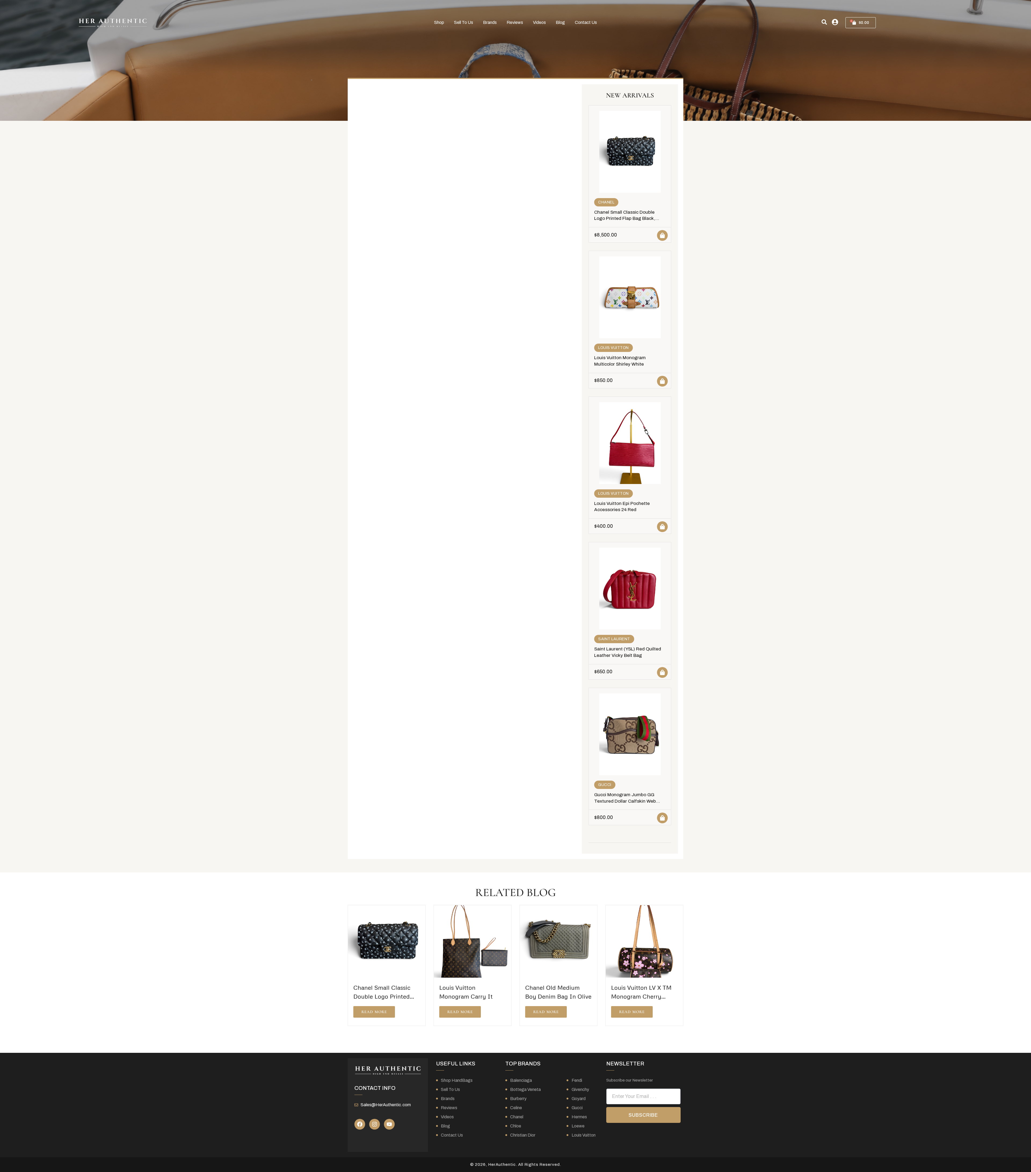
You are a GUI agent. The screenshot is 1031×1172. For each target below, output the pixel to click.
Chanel (606, 202)
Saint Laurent (614, 639)
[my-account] (835, 22)
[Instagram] (374, 1124)
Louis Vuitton (613, 348)
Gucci (604, 785)
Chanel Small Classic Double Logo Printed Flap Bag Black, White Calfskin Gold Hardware (626, 219)
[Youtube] (389, 1124)
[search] (824, 22)
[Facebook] (359, 1124)
